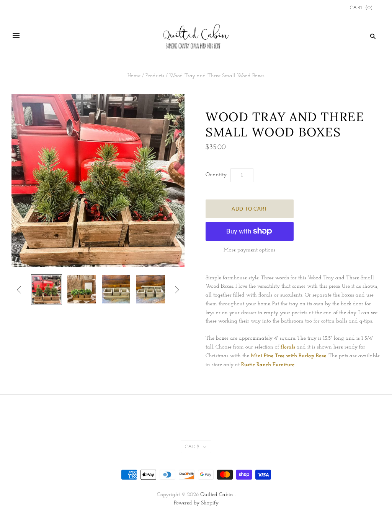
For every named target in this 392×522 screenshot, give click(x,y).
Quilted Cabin (216, 495)
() (361, 7)
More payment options (250, 250)
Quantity (216, 175)
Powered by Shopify (196, 503)
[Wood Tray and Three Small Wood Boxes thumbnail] (116, 289)
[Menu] (16, 36)
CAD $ (192, 446)
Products (154, 76)
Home (133, 76)
